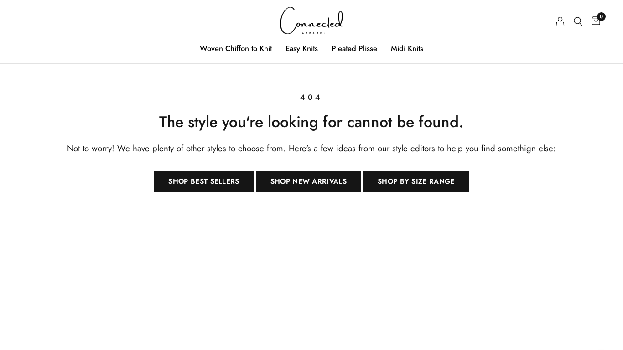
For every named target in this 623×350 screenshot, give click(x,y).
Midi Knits (407, 48)
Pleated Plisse (354, 48)
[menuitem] (236, 48)
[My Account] (560, 21)
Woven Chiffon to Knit (236, 48)
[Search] (578, 21)
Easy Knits (302, 48)
